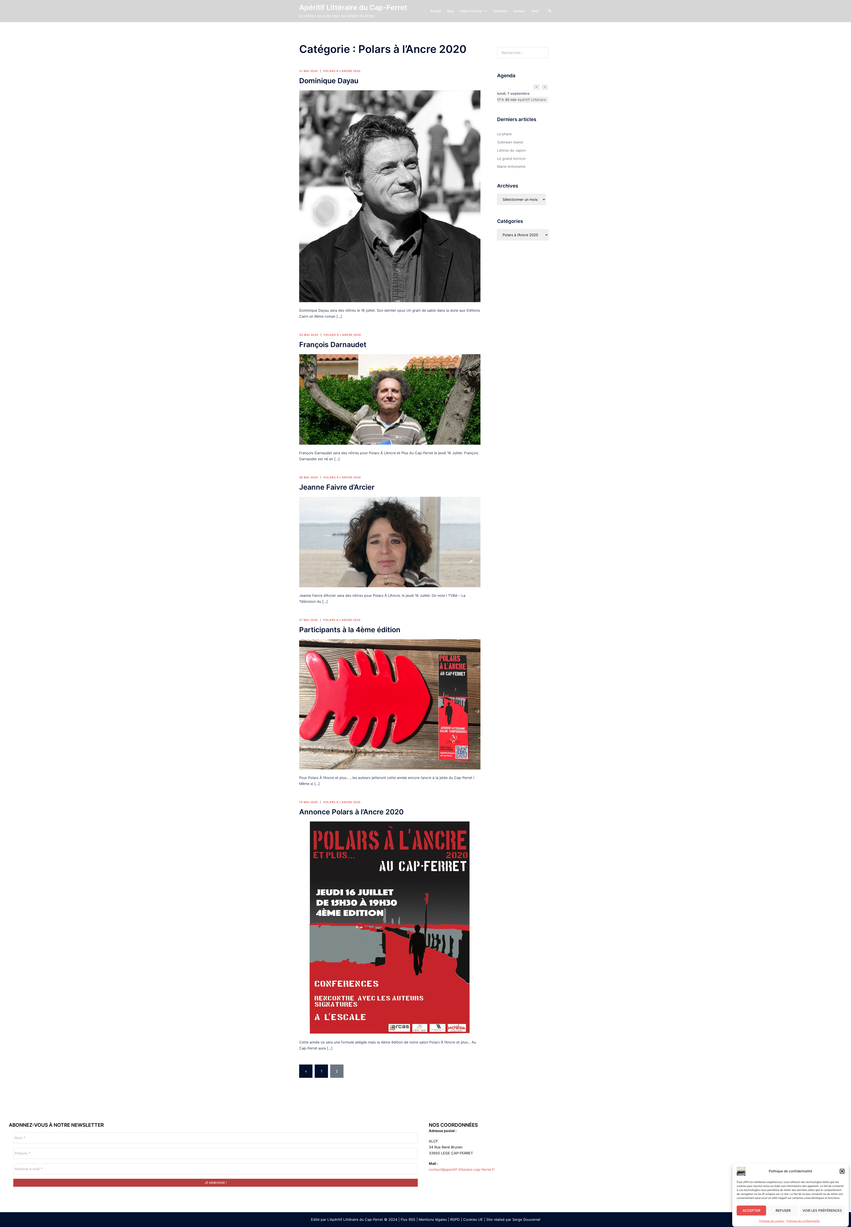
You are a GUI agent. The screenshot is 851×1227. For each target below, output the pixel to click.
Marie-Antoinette (511, 166)
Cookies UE (473, 1219)
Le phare (504, 134)
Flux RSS (408, 1219)
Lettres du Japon (511, 150)
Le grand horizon (511, 158)
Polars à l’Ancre (471, 11)
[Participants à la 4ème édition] (389, 704)
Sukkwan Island (510, 142)
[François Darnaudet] (389, 399)
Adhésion (500, 11)
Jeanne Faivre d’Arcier (337, 487)
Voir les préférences (822, 1210)
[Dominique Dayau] (389, 196)
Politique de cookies (771, 1221)
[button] (842, 1171)
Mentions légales (433, 1219)
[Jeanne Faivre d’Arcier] (389, 541)
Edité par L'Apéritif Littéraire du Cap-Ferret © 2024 (354, 1219)
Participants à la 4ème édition (349, 629)
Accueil (435, 11)
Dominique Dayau (328, 80)
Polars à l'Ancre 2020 (342, 71)
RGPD (455, 1219)
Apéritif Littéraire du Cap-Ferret (353, 7)
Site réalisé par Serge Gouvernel (513, 1219)
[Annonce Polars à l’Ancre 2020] (390, 927)
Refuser (783, 1210)
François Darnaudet (332, 344)
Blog (450, 11)
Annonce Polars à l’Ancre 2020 (351, 812)
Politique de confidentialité (803, 1221)
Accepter (751, 1210)
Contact (519, 11)
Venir (535, 11)
